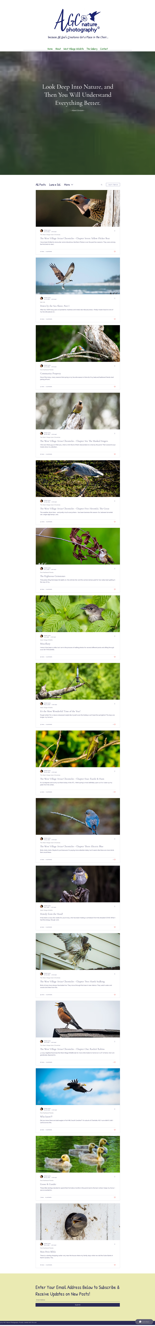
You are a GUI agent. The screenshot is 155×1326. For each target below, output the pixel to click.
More (67, 185)
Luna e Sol (55, 185)
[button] (101, 185)
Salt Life (42, 302)
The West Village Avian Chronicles (50, 234)
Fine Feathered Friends (46, 369)
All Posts (41, 185)
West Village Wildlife (46, 640)
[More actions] (115, 231)
